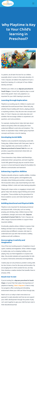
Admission (6, 343)
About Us (6, 339)
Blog (4, 346)
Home (5, 336)
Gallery (5, 360)
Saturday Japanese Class (10, 370)
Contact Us (6, 349)
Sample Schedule (8, 367)
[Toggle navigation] (33, 3)
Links (4, 363)
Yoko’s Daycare (19, 285)
